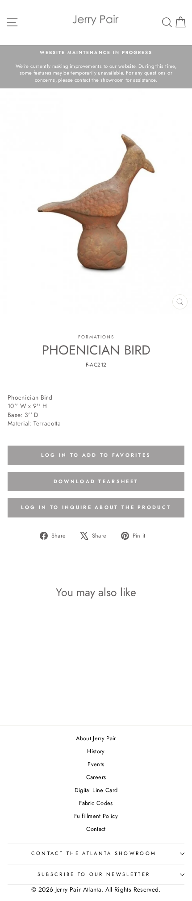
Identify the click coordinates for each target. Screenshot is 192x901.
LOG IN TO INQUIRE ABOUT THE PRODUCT (96, 507)
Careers (96, 777)
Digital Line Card (96, 790)
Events (96, 764)
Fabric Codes (96, 803)
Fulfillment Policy (96, 816)
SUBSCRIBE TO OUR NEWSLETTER (94, 874)
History (95, 751)
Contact (95, 829)
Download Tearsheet (96, 481)
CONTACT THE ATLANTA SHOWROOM (94, 853)
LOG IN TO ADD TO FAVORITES (96, 455)
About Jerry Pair (96, 738)
